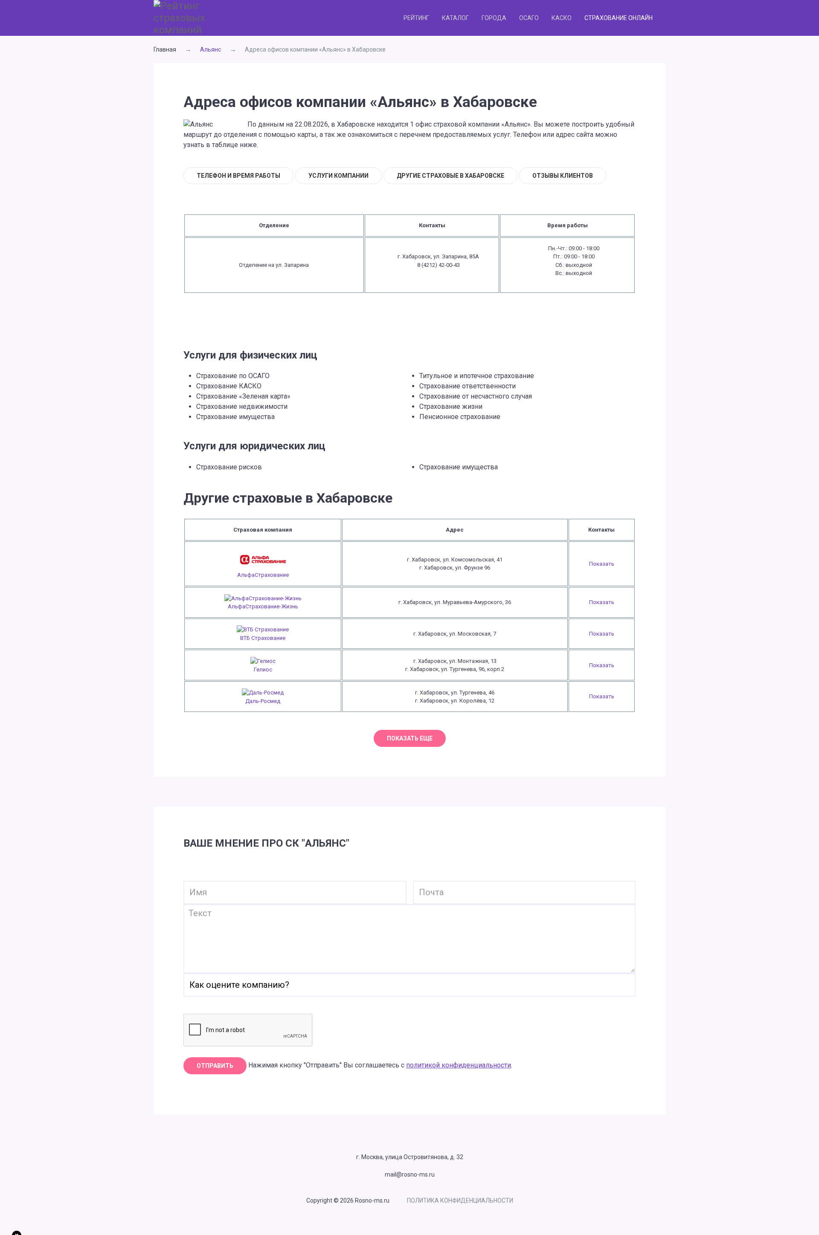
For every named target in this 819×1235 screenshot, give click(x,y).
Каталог (455, 17)
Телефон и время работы (238, 175)
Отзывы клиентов (562, 175)
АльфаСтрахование (263, 575)
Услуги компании (338, 175)
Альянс (210, 49)
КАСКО (562, 17)
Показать (601, 564)
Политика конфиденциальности (460, 1200)
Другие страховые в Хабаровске (450, 175)
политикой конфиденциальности (458, 1065)
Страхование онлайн (618, 17)
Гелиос (263, 669)
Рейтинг (416, 17)
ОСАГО (529, 17)
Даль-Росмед (262, 701)
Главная (165, 49)
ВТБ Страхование (262, 638)
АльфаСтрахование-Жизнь (263, 606)
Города (494, 17)
